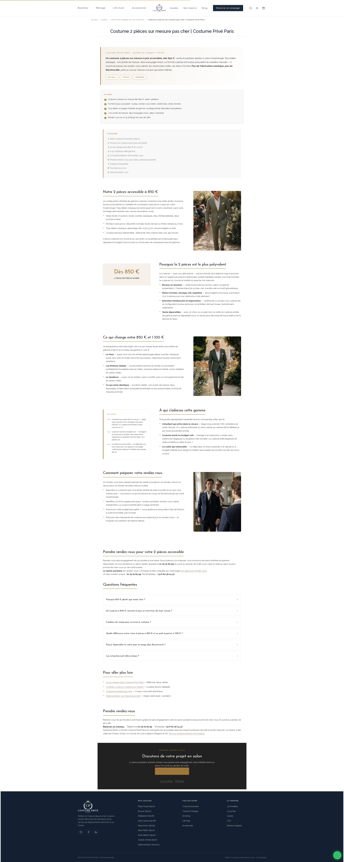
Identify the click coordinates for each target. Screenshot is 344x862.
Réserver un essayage (228, 8)
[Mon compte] (257, 8)
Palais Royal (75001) (146, 806)
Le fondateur (232, 806)
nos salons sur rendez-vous (193, 571)
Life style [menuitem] (118, 8)
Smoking (186, 816)
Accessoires (187, 826)
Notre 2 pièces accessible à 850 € (125, 139)
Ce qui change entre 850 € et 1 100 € (126, 147)
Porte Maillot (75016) (147, 835)
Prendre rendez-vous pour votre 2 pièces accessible (133, 160)
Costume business (190, 806)
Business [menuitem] (83, 8)
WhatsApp (179, 781)
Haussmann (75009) (146, 826)
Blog (205, 8)
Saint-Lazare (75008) (147, 821)
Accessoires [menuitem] (139, 8)
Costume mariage (190, 811)
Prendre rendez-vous (119, 172)
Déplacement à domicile (148, 845)
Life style (186, 821)
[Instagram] (81, 832)
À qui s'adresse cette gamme (122, 151)
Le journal (231, 811)
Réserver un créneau (172, 771)
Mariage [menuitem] (100, 8)
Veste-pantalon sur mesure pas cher (123, 696)
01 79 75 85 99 (166, 781)
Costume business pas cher (119, 691)
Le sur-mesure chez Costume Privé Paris (125, 682)
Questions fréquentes (119, 164)
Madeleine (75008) (146, 816)
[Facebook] (88, 832)
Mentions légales (234, 826)
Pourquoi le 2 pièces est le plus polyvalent (128, 143)
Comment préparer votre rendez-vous (126, 155)
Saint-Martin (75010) (146, 830)
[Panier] (263, 8)
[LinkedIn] (96, 832)
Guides (174, 8)
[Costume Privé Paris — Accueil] (159, 8)
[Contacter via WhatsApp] (337, 855)
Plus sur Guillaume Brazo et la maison (187, 733)
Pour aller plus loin (118, 168)
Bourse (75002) (144, 811)
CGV (229, 821)
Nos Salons (190, 8)
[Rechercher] (250, 8)
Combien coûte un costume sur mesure (125, 687)
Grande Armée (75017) (147, 840)
